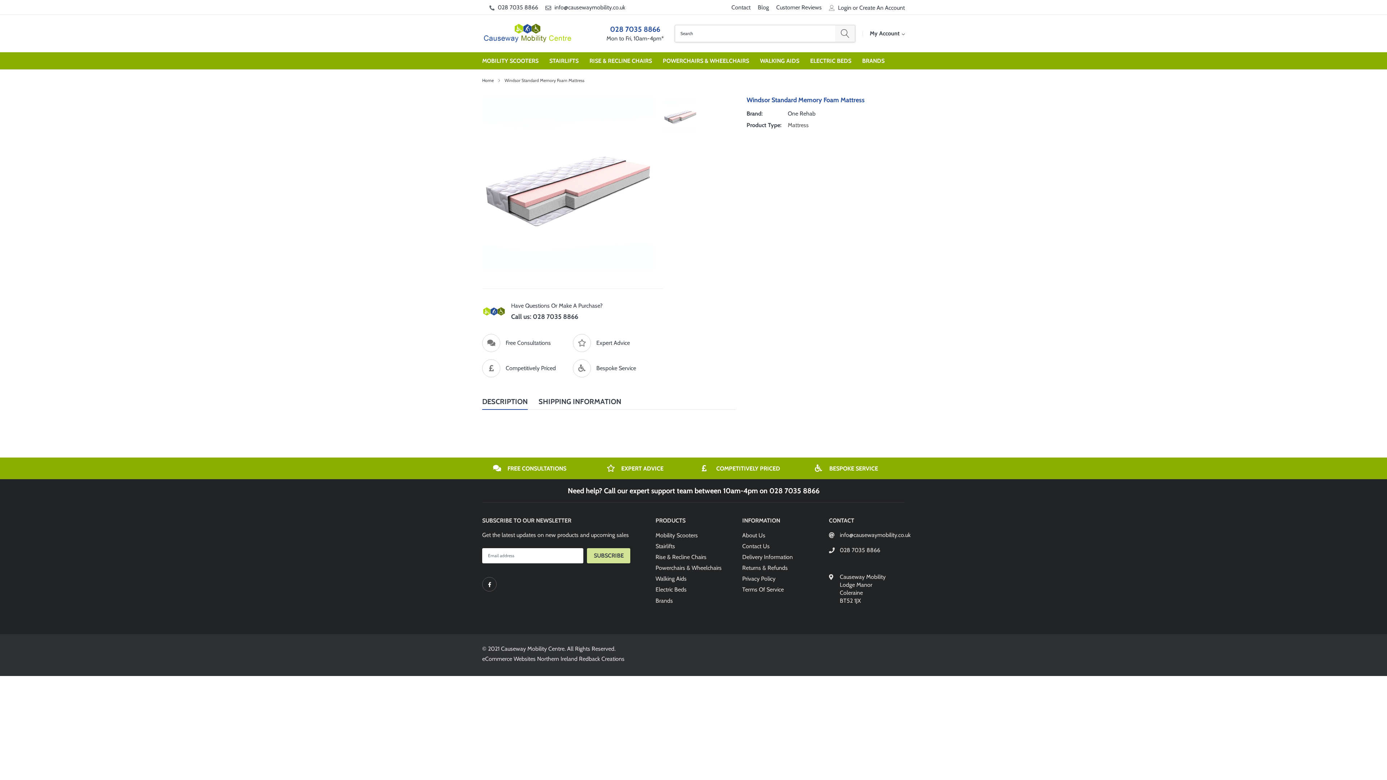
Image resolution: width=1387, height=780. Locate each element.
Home (488, 80)
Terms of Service (763, 589)
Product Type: (764, 125)
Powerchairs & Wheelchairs (706, 60)
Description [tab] (505, 401)
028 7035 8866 (518, 7)
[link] (489, 584)
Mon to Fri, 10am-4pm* (635, 38)
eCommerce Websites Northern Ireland (530, 658)
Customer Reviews (799, 7)
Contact (741, 7)
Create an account (882, 8)
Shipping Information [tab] (580, 401)
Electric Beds (830, 60)
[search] (845, 33)
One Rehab (802, 113)
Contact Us (756, 546)
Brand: (755, 113)
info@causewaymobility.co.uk (589, 7)
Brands (873, 60)
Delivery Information (767, 557)
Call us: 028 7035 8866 (544, 317)
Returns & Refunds (765, 567)
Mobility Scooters (510, 60)
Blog (763, 7)
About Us (753, 535)
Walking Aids (779, 60)
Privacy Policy (758, 578)
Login (844, 8)
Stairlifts (564, 60)
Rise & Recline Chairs (620, 60)
